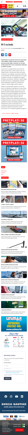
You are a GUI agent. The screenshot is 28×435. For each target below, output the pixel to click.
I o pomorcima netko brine (6, 309)
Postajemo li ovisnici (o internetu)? (8, 294)
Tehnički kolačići (17, 424)
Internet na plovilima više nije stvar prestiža (9, 264)
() (25, 6)
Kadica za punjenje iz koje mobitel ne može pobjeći (11, 234)
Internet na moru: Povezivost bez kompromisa (10, 279)
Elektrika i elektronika (7, 39)
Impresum (4, 410)
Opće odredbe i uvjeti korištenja (19, 410)
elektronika (3, 171)
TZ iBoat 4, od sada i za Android (7, 204)
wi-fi (2, 174)
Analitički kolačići (17, 426)
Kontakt (12, 410)
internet (3, 172)
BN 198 (2, 48)
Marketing (8, 410)
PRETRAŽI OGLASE (10, 6)
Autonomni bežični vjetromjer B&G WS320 (9, 249)
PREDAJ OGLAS (3, 6)
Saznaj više (5, 433)
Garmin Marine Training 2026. (7, 219)
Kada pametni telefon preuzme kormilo (8, 189)
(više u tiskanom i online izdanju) (10, 113)
